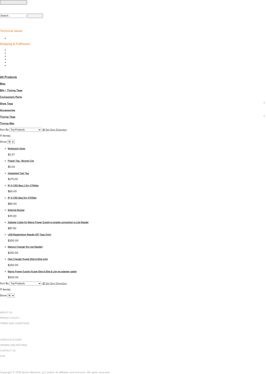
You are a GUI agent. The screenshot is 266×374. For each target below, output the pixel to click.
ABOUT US (6, 312)
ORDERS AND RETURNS (13, 345)
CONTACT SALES (9, 12)
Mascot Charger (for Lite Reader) (25, 246)
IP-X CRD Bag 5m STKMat (22, 197)
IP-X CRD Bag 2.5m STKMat (23, 185)
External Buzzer (16, 210)
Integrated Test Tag (18, 173)
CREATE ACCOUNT (11, 339)
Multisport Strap (16, 148)
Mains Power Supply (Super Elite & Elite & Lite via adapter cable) (42, 271)
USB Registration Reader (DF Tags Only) (29, 234)
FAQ (2, 356)
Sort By (4, 129)
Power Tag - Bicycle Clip (21, 160)
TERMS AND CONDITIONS (14, 323)
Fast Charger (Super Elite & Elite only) (28, 259)
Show (3, 141)
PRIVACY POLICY (10, 318)
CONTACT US (8, 350)
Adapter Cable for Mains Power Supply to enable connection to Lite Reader (48, 222)
